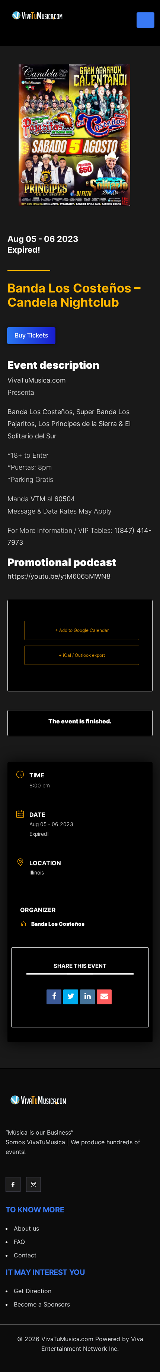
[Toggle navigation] (145, 20)
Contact (25, 1255)
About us (26, 1228)
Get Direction (32, 1291)
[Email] (104, 996)
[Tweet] (70, 996)
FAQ (19, 1241)
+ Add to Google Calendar (82, 630)
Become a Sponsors (42, 1304)
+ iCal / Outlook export (82, 655)
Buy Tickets (31, 335)
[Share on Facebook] (54, 996)
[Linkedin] (87, 996)
